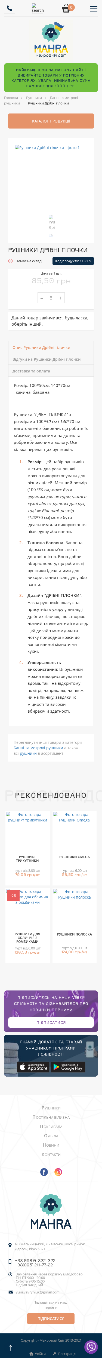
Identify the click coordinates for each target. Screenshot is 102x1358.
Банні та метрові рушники (38, 747)
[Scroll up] (10, 1348)
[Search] (37, 8)
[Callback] (9, 8)
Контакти (51, 1154)
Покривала (51, 1127)
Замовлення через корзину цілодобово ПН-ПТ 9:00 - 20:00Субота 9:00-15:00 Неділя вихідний (49, 1279)
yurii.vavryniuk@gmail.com (38, 1292)
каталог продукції (51, 121)
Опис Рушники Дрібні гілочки (41, 347)
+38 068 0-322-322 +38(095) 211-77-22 (35, 1262)
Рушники (34, 97)
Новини (51, 1145)
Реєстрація (67, 1353)
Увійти (40, 1353)
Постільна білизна (51, 1117)
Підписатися (51, 1022)
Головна (11, 97)
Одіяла (51, 1136)
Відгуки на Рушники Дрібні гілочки (47, 359)
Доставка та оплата (31, 371)
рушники (28, 753)
